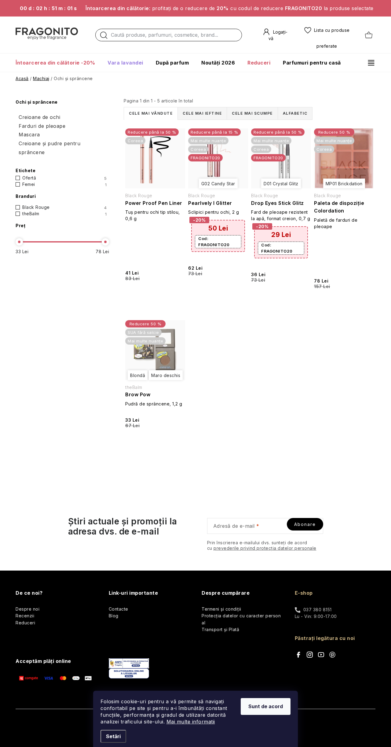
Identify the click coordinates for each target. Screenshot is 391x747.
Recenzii (25, 615)
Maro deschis (165, 375)
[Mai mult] (369, 63)
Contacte (118, 609)
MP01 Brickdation (344, 183)
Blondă (137, 375)
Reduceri (25, 622)
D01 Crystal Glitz (281, 183)
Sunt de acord (265, 706)
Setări (113, 736)
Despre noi (27, 609)
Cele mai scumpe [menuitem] (252, 113)
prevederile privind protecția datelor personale (265, 548)
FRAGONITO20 (214, 241)
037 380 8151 (317, 609)
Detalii (155, 295)
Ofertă (64, 178)
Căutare (103, 37)
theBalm (64, 213)
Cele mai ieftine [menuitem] (202, 113)
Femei (64, 184)
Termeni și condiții (221, 609)
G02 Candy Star (218, 183)
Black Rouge (64, 207)
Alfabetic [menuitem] (295, 113)
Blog (114, 615)
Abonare (305, 524)
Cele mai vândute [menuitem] (151, 113)
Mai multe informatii (190, 722)
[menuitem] (58, 63)
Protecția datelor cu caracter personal (241, 619)
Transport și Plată (220, 629)
